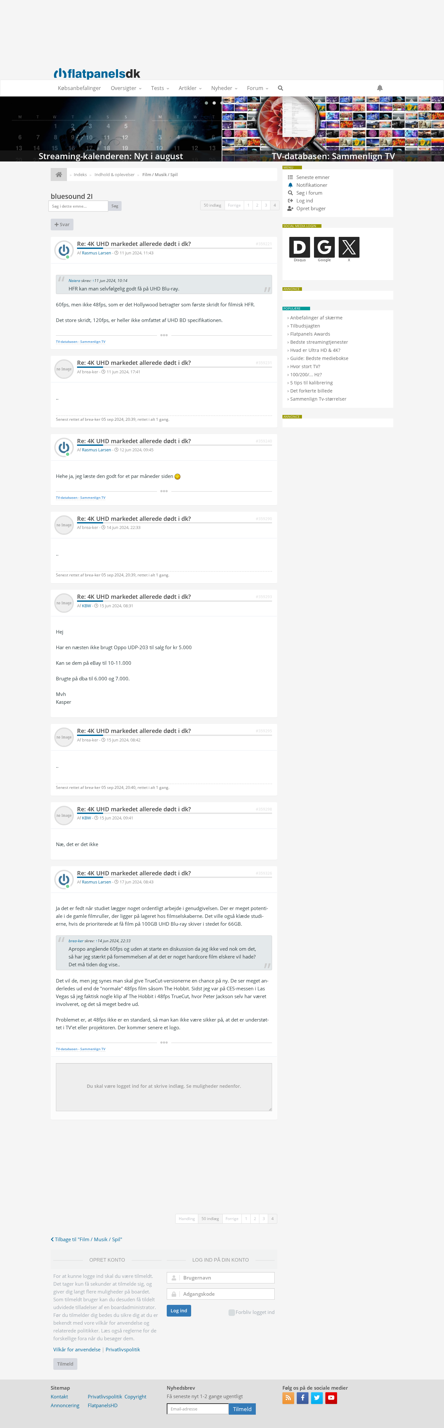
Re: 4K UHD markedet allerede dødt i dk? (134, 244)
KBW (86, 606)
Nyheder (221, 88)
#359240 (264, 441)
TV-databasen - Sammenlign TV (80, 341)
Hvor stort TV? (305, 366)
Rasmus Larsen (96, 253)
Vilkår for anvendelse (76, 1349)
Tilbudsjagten (305, 326)
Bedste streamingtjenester (319, 342)
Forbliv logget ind (255, 1312)
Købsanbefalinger (79, 88)
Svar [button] (64, 224)
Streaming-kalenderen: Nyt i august (111, 128)
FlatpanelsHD (103, 1405)
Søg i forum (308, 192)
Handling (187, 1218)
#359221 (264, 244)
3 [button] (266, 205)
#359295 (264, 731)
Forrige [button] (234, 205)
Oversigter (124, 88)
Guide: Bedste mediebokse (319, 358)
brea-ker (76, 941)
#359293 (264, 596)
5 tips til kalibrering (311, 383)
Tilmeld (65, 1364)
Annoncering (65, 1405)
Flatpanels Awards (310, 334)
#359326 (264, 873)
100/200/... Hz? (306, 374)
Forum (255, 88)
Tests (157, 88)
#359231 (264, 363)
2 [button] (257, 205)
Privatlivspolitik (123, 1349)
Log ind (179, 1310)
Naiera (74, 280)
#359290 (264, 518)
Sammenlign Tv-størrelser (318, 399)
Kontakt (59, 1396)
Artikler (188, 88)
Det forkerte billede (311, 391)
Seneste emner (312, 177)
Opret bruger (310, 208)
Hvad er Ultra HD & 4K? (315, 350)
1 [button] (248, 205)
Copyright (135, 1396)
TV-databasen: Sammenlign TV (333, 128)
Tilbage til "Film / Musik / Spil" (88, 1239)
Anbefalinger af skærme (316, 318)
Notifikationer (311, 185)
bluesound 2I (72, 196)
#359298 (264, 809)
